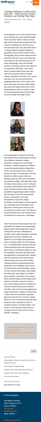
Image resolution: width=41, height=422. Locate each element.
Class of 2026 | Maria (11, 376)
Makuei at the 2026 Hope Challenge (16, 373)
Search (34, 351)
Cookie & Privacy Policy (12, 420)
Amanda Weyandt (11, 19)
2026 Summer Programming (14, 366)
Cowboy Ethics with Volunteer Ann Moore (18, 370)
